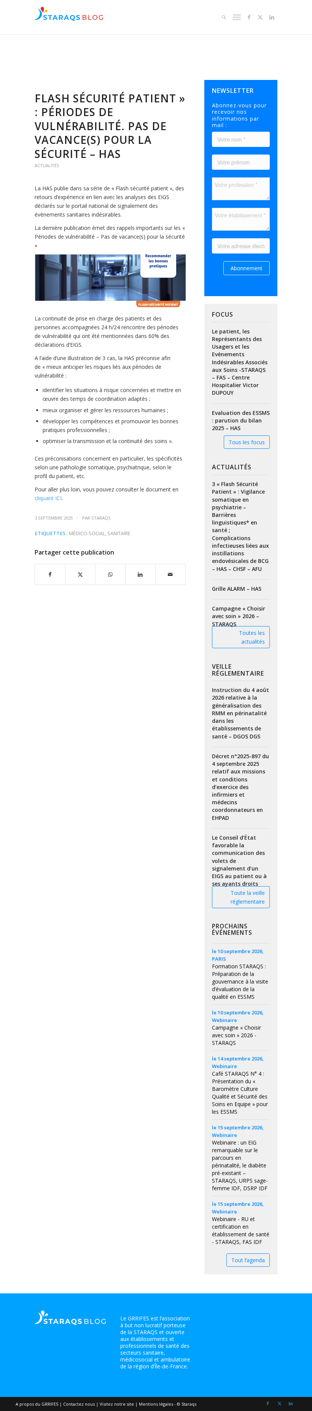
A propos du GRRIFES (37, 1404)
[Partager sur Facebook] (50, 574)
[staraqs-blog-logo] (69, 17)
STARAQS (101, 518)
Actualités (47, 165)
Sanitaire (119, 533)
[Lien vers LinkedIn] (271, 17)
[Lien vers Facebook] (249, 17)
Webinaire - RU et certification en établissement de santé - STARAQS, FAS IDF (240, 1230)
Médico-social (87, 533)
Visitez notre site (117, 1404)
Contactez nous (79, 1404)
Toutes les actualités (252, 637)
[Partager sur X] (80, 574)
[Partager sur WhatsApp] (110, 574)
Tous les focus (247, 442)
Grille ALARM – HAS (236, 588)
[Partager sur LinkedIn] (140, 574)
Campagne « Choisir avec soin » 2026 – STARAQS (238, 616)
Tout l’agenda (248, 1260)
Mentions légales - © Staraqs (167, 1404)
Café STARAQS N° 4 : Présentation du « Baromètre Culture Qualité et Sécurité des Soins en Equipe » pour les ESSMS (240, 1092)
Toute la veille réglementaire (248, 897)
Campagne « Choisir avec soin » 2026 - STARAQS (236, 1035)
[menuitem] (223, 17)
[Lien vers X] (260, 17)
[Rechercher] (223, 17)
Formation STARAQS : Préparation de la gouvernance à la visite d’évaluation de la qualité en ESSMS (240, 981)
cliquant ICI (48, 498)
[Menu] (236, 17)
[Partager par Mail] (170, 574)
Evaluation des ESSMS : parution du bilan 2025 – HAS (241, 420)
